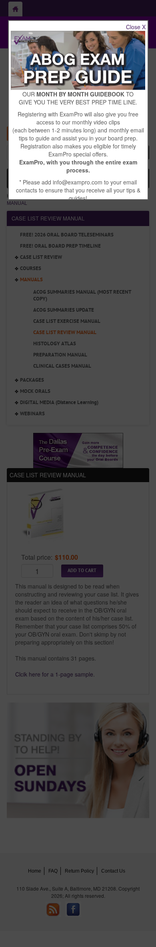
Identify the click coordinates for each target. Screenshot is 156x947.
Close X (136, 27)
